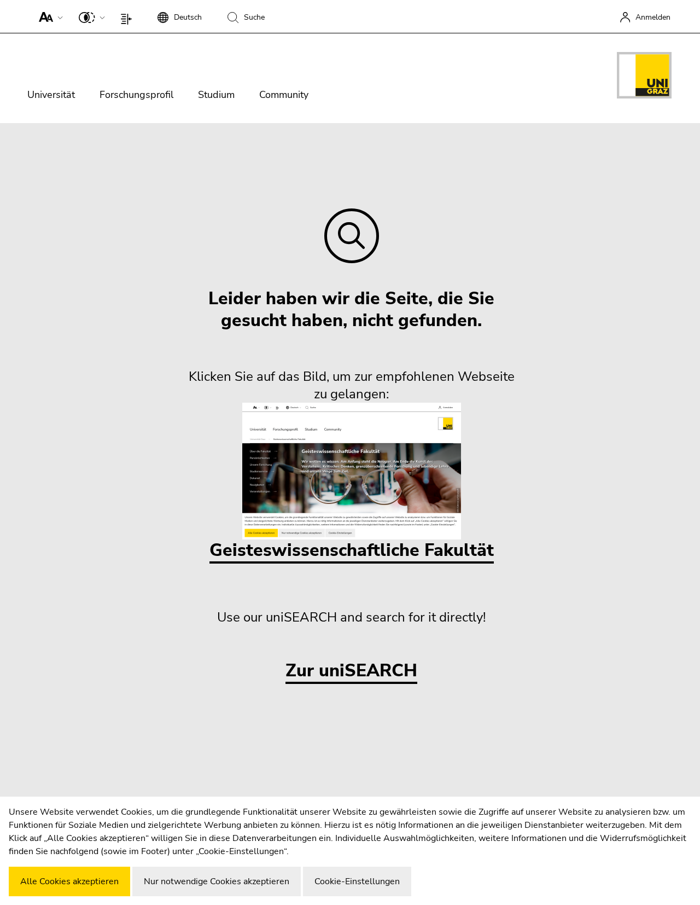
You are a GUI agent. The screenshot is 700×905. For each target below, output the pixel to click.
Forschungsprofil (136, 94)
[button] (48, 16)
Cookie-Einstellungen (357, 881)
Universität (51, 94)
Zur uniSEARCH (351, 671)
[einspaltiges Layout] (128, 16)
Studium (216, 94)
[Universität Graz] (644, 77)
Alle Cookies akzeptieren (69, 881)
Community (283, 94)
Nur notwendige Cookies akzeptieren (216, 881)
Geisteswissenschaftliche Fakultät (351, 550)
